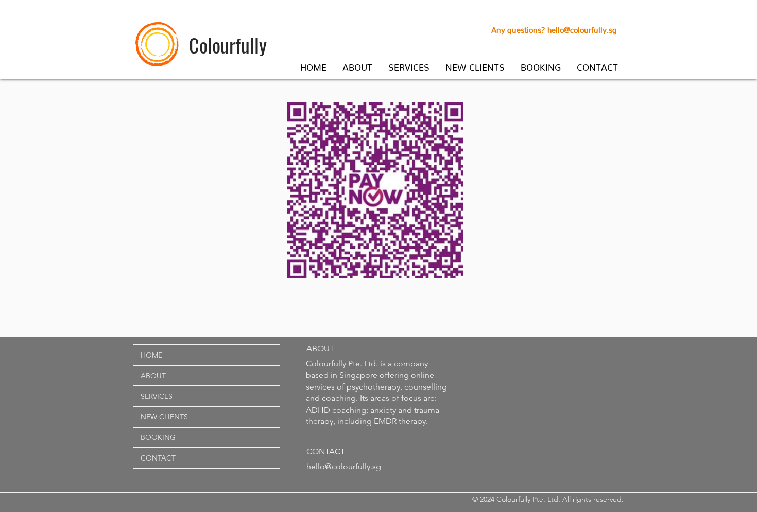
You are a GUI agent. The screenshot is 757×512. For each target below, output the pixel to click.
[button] (358, 65)
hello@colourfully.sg (582, 28)
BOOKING (158, 437)
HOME (151, 355)
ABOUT (153, 375)
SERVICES (157, 396)
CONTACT (158, 458)
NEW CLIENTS (164, 416)
